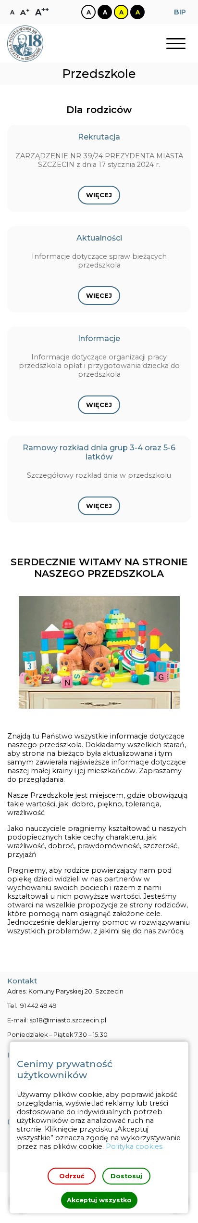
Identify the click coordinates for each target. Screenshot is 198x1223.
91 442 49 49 (38, 1005)
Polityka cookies (134, 1146)
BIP (180, 12)
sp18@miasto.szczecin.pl (67, 1020)
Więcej (99, 195)
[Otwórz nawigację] (176, 43)
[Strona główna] (25, 43)
